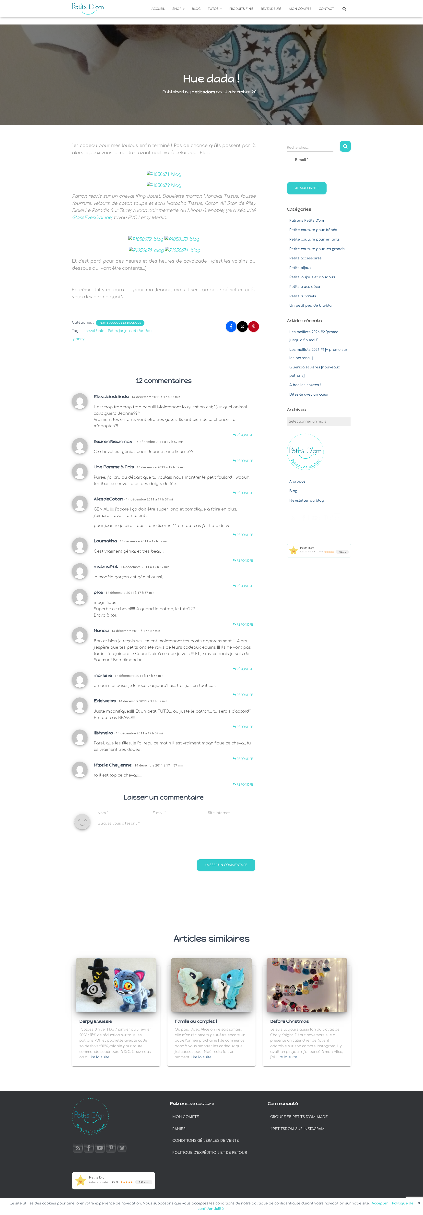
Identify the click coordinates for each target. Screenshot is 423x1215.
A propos (297, 481)
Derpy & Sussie (95, 1021)
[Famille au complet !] (211, 985)
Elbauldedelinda (111, 396)
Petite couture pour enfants (314, 239)
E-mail (301, 160)
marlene (103, 675)
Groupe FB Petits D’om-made (299, 1117)
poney (78, 339)
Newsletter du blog (306, 500)
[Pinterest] (253, 326)
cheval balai (94, 331)
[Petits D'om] (87, 9)
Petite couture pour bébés (313, 230)
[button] (183, 9)
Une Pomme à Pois (114, 467)
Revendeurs (271, 9)
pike (98, 592)
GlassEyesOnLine (91, 217)
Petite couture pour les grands (317, 249)
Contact (326, 9)
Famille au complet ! (196, 1021)
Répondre (244, 435)
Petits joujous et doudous (120, 322)
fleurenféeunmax (113, 441)
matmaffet (106, 566)
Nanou (101, 630)
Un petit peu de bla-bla (310, 305)
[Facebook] (231, 326)
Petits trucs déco (304, 287)
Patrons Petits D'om (306, 220)
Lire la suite (99, 1057)
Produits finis (241, 9)
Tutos (214, 9)
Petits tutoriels (302, 296)
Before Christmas (289, 1021)
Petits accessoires (305, 258)
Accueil (158, 9)
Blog (196, 9)
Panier (179, 1129)
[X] (242, 326)
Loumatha (105, 541)
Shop (177, 9)
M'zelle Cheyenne (113, 765)
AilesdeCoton (108, 499)
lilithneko (103, 733)
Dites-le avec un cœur (309, 394)
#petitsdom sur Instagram (297, 1129)
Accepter (380, 1203)
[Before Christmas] (307, 985)
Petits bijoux (300, 268)
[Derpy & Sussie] (116, 985)
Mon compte (300, 9)
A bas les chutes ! (305, 385)
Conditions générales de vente (205, 1140)
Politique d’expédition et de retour (209, 1152)
